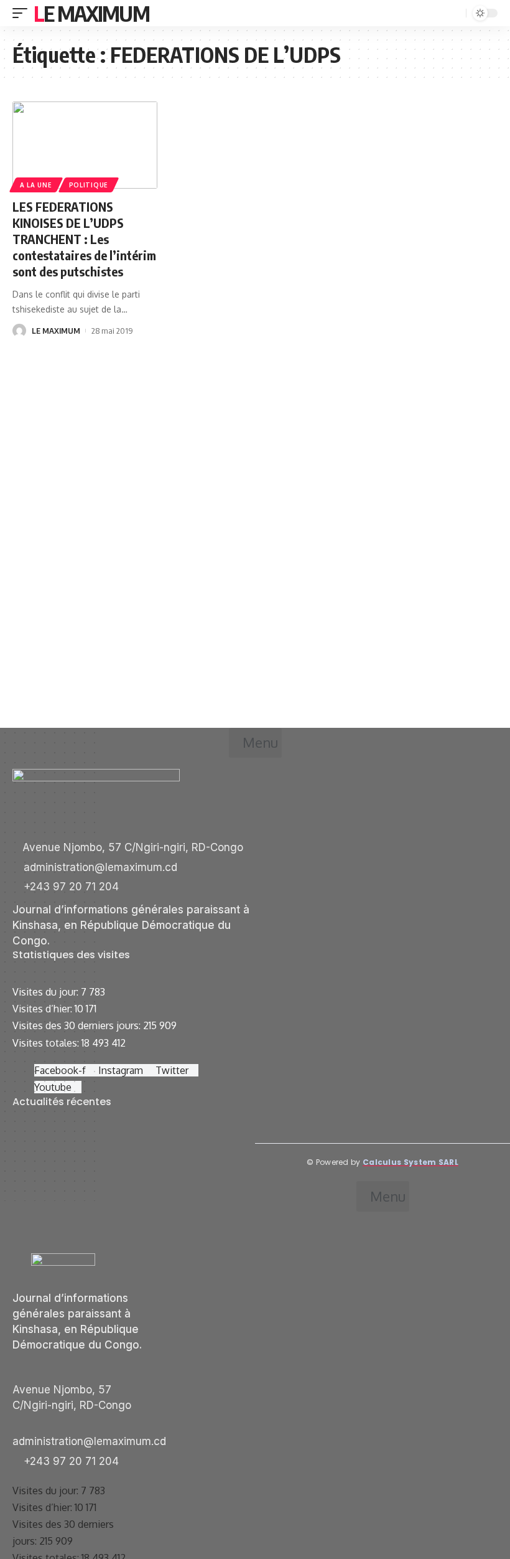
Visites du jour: (46, 992)
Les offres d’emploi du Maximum (84, 1146)
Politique (88, 185)
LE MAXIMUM (56, 331)
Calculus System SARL (410, 1162)
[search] (455, 13)
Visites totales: (46, 1043)
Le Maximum (91, 13)
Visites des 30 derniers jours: (77, 1025)
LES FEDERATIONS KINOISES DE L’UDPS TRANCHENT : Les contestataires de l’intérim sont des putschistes (84, 239)
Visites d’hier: (43, 1008)
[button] (255, 743)
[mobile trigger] (23, 13)
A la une (36, 185)
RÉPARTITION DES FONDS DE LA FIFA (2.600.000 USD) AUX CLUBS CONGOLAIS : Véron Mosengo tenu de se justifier (129, 1228)
